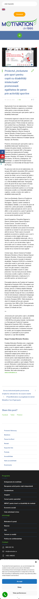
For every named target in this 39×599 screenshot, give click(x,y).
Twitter (12, 415)
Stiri (20, 99)
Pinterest (19, 415)
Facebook (5, 415)
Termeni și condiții (10, 534)
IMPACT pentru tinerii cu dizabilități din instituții (19, 503)
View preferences (19, 593)
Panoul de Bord (9, 439)
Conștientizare (8, 490)
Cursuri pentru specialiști (12, 499)
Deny (19, 587)
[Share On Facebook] (2, 152)
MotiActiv (7, 435)
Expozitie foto (8, 448)
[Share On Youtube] (2, 156)
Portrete (6, 452)
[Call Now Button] (5, 594)
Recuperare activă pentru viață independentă (18, 486)
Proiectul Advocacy (10, 430)
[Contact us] (2, 161)
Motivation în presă (10, 521)
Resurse (6, 526)
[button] (36, 562)
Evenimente (8, 465)
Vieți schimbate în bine (11, 512)
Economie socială (10, 507)
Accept (19, 581)
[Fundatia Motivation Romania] (19, 23)
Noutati (6, 443)
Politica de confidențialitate (13, 539)
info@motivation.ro (11, 551)
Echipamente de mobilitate (12, 482)
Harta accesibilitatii (10, 460)
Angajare (7, 495)
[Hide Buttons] (1, 164)
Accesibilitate (8, 456)
